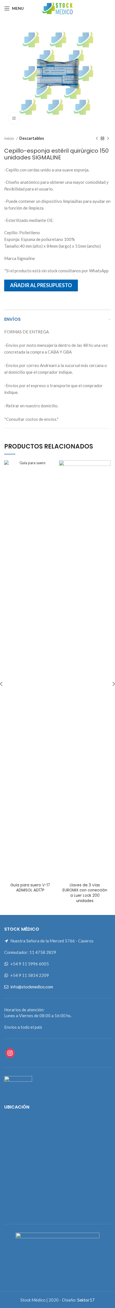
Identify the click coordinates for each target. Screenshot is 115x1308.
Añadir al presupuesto (41, 285)
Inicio (9, 138)
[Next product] (108, 138)
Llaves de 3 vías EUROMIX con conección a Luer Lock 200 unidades (85, 893)
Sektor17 (86, 1299)
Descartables (31, 138)
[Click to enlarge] (14, 118)
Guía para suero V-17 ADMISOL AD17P (30, 887)
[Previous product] (97, 138)
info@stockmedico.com (31, 986)
